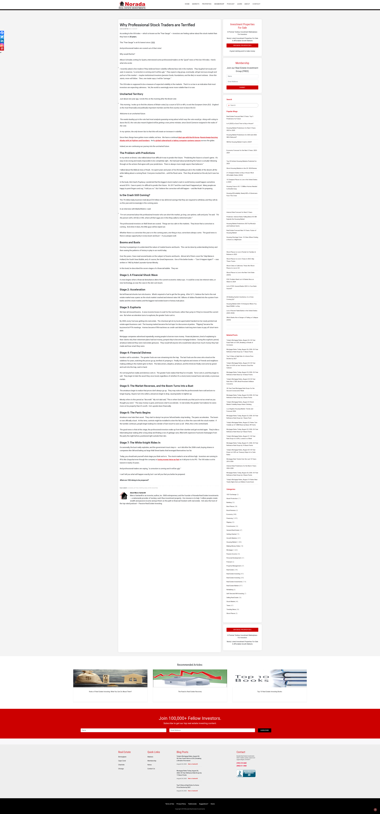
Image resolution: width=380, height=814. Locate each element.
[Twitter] (2, 37)
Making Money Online (233, 546)
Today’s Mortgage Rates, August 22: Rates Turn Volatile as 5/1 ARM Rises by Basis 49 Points (242, 424)
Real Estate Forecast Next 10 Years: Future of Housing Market (241, 232)
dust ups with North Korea (188, 137)
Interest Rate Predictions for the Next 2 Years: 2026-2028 (241, 467)
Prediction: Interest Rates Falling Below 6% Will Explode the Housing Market (242, 218)
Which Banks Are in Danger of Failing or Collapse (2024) (242, 319)
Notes (149, 765)
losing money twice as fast (168, 459)
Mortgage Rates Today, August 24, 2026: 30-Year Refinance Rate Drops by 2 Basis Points (242, 396)
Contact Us (151, 769)
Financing (230, 518)
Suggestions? (203, 804)
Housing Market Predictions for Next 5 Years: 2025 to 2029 (241, 129)
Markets (150, 757)
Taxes (228, 605)
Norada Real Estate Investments (132, 4)
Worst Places (231, 613)
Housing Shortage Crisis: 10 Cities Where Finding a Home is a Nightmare (242, 238)
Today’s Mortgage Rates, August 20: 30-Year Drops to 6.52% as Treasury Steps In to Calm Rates (241, 452)
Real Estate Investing (233, 574)
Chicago (121, 769)
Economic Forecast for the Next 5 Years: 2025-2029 (242, 151)
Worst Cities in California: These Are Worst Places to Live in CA (240, 267)
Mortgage (230, 550)
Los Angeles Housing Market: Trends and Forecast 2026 (240, 410)
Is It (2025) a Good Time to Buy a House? (240, 123)
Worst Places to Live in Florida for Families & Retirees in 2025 (241, 253)
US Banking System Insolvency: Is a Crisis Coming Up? (240, 298)
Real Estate (230, 570)
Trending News (231, 609)
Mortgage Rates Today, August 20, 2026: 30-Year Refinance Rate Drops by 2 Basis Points (242, 474)
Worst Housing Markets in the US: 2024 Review (242, 168)
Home (213, 804)
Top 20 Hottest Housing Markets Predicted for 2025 (242, 162)
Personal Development (234, 558)
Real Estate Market (233, 586)
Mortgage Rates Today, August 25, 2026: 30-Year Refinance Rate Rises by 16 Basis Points (242, 373)
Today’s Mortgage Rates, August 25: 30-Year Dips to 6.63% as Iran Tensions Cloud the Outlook (241, 365)
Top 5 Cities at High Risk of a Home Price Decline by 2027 (240, 357)
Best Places (230, 506)
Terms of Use (169, 804)
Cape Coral (122, 761)
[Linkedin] (2, 41)
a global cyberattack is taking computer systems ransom (177, 140)
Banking (229, 502)
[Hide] (1, 52)
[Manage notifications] (375, 809)
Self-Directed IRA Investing (235, 593)
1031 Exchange (231, 494)
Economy (230, 514)
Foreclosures (231, 526)
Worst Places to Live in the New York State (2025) (240, 274)
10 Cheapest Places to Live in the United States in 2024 (242, 181)
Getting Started (231, 534)
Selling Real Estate (232, 597)
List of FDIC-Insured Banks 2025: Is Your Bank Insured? (241, 287)
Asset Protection (232, 498)
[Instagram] (2, 45)
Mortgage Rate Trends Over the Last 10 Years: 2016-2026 (241, 460)
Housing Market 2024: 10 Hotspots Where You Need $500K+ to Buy (242, 305)
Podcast (229, 562)
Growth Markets (232, 538)
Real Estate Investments (234, 582)
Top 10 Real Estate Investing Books (269, 692)
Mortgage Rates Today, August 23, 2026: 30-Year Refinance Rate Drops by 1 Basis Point (242, 417)
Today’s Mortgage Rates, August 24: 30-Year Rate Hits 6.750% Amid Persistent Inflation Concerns (241, 381)
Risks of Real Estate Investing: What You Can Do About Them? (110, 692)
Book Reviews (231, 510)
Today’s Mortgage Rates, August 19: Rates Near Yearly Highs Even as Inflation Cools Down (242, 481)
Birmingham (122, 757)
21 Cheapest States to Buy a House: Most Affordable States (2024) (240, 174)
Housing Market (232, 542)
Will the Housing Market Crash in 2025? (239, 142)
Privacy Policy (181, 804)
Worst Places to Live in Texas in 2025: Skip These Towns (240, 260)
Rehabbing (230, 590)
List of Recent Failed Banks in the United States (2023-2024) (242, 312)
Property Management (234, 566)
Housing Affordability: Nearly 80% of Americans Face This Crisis (242, 194)
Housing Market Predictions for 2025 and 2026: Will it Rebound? (242, 136)
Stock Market (231, 601)
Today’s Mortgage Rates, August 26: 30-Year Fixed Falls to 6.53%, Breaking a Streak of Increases (241, 342)
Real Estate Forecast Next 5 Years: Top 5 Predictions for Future (240, 118)
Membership (151, 761)
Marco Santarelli (193, 764)
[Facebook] (2, 33)
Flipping (229, 522)
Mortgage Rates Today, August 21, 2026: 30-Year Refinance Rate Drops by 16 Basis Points (242, 444)
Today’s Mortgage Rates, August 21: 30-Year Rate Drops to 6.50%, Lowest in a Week (241, 437)
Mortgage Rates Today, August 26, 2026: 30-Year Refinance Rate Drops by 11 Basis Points (242, 351)
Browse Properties (242, 45)
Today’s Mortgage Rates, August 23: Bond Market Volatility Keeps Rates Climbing (240, 403)
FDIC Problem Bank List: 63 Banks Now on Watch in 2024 (240, 280)
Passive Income (232, 554)
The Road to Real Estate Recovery (190, 692)
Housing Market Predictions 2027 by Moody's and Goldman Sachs (241, 225)
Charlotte (121, 765)
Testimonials (192, 804)
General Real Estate (233, 530)
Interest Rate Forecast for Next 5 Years (239, 212)
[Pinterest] (2, 49)
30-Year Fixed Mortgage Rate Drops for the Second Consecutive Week (241, 389)
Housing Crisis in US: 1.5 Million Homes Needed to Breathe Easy (242, 188)
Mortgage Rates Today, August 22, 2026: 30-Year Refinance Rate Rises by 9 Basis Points (242, 430)
